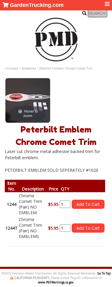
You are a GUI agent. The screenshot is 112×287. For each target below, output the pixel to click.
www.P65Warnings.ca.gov (55, 282)
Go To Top (104, 273)
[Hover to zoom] (27, 99)
